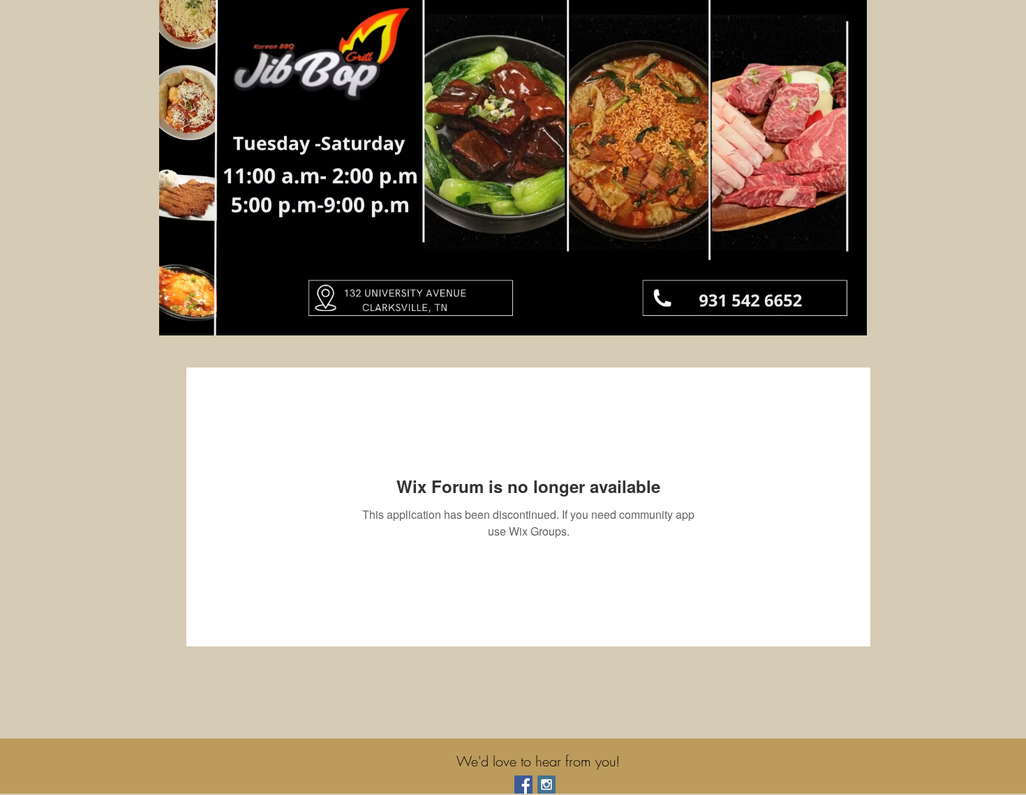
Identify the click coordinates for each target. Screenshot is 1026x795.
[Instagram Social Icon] (546, 784)
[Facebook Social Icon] (523, 784)
